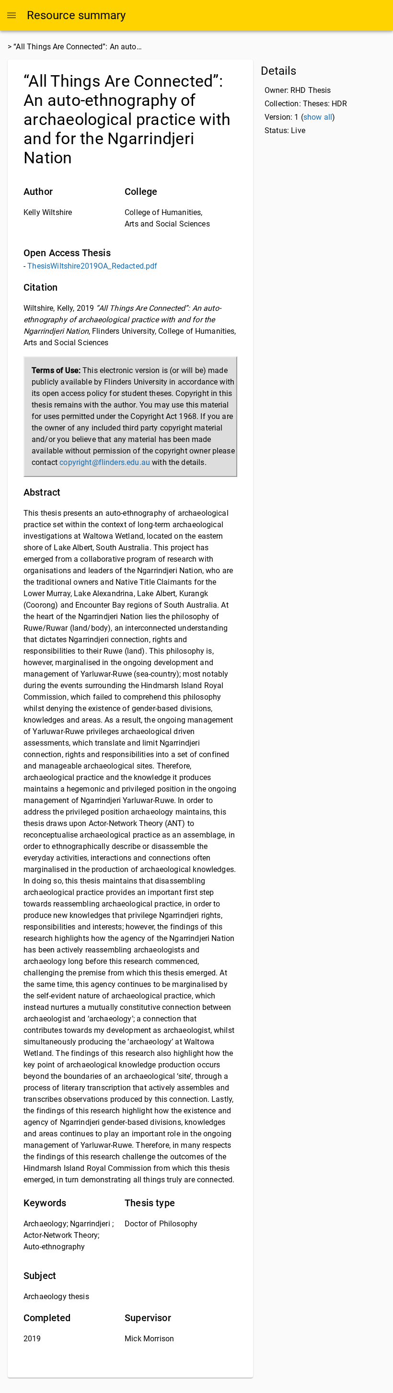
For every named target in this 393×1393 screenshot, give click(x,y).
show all (317, 117)
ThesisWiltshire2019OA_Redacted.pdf (92, 266)
